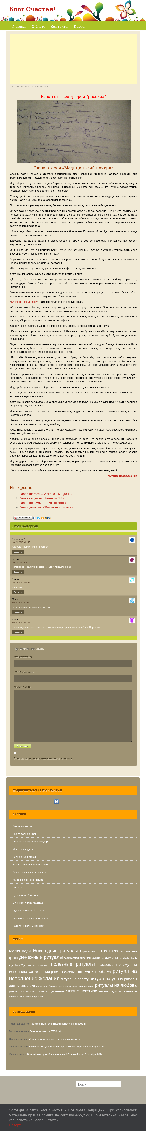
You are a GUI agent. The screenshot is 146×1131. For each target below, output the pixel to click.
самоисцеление (50, 991)
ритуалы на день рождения (79, 985)
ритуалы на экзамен (22, 991)
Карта (79, 26)
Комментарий (22, 686)
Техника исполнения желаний (30, 864)
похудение (105, 964)
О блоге (38, 26)
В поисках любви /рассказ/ (28, 902)
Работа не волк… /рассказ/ (28, 925)
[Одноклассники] (42, 517)
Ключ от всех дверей (24, 301)
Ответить (18, 552)
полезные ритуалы (73, 963)
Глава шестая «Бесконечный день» (45, 493)
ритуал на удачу (107, 978)
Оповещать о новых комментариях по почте (43, 758)
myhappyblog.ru (81, 1114)
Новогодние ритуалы (55, 950)
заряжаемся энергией (77, 958)
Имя (23, 656)
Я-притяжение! (87, 951)
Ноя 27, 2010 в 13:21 (21, 622)
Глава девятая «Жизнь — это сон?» (46, 507)
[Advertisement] (73, 59)
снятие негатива (81, 991)
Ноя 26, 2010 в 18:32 (21, 582)
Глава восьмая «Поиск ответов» (43, 502)
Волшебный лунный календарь (31, 841)
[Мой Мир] (46, 517)
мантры (31, 965)
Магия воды (20, 950)
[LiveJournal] (50, 517)
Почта (24, 671)
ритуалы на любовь (116, 984)
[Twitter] (39, 517)
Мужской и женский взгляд (28, 879)
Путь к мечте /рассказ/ (25, 895)
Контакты (60, 26)
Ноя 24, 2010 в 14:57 (21, 542)
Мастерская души (23, 849)
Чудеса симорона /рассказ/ (28, 910)
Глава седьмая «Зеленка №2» (41, 498)
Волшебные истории (25, 856)
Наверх (15, 1124)
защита (98, 957)
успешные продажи (33, 996)
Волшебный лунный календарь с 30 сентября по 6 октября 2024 (66, 1046)
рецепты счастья (63, 972)
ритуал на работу (74, 978)
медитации (43, 965)
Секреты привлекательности (29, 872)
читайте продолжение (122, 476)
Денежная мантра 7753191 (45, 1031)
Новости (17, 887)
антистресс (108, 950)
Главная (19, 26)
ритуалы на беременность (50, 985)
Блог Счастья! (32, 9)
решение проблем (94, 971)
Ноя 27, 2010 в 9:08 (20, 602)
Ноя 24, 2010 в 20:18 (21, 562)
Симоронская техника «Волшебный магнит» (55, 1039)
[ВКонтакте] (35, 517)
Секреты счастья (22, 826)
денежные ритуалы (41, 956)
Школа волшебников (24, 833)
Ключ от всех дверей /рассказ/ (30, 918)
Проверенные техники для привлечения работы (58, 1023)
